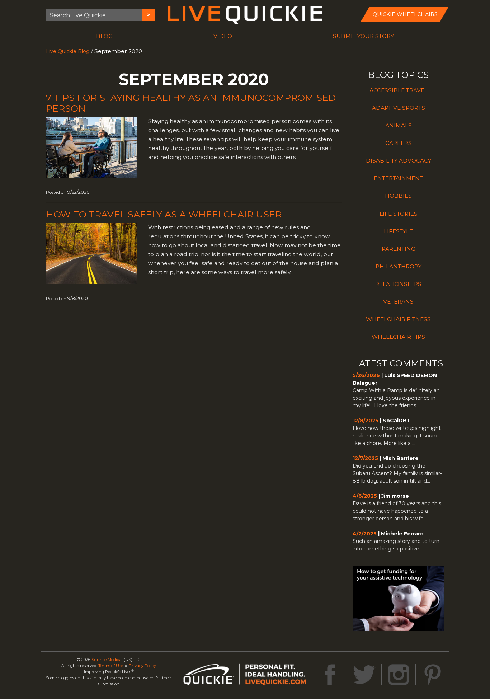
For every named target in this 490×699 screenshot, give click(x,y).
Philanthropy (398, 266)
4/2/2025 (365, 533)
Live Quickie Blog (68, 51)
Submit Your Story (363, 36)
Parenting (398, 248)
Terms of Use (110, 665)
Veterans (398, 301)
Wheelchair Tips (398, 336)
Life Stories (399, 213)
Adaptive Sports (398, 107)
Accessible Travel (398, 90)
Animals (398, 125)
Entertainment (398, 178)
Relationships (398, 284)
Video (222, 36)
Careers (398, 143)
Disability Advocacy (398, 160)
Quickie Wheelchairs (405, 14)
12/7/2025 (365, 458)
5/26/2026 (366, 375)
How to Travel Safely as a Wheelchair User (164, 214)
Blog (104, 36)
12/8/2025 (365, 420)
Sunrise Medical (107, 659)
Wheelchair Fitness (398, 319)
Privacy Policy (142, 665)
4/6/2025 (365, 496)
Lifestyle (398, 231)
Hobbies (398, 195)
